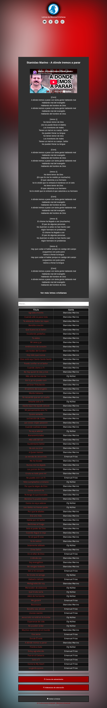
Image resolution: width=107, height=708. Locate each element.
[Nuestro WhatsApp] (62, 22)
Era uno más (36, 516)
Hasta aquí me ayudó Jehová (36, 406)
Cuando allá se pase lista (36, 317)
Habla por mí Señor (36, 520)
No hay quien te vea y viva (36, 372)
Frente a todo (36, 647)
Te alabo (36, 338)
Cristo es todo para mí (35, 473)
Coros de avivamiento (54, 679)
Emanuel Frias (71, 456)
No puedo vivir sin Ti (36, 478)
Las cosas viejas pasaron (36, 423)
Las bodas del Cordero (36, 351)
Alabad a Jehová (35, 579)
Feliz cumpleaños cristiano (36, 482)
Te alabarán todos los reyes (36, 321)
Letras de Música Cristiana (53, 17)
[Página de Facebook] (51, 22)
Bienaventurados (36, 435)
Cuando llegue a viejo (36, 533)
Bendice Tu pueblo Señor (36, 499)
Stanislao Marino (37, 62)
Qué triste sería (36, 592)
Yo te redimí (35, 541)
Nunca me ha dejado (36, 465)
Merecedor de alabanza (36, 588)
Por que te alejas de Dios (36, 486)
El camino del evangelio (36, 389)
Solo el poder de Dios (36, 528)
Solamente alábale (36, 545)
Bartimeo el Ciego (36, 524)
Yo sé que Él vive (36, 537)
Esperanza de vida (36, 621)
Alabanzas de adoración (54, 688)
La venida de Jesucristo (36, 456)
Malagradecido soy (36, 583)
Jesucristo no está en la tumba (36, 617)
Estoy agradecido (36, 651)
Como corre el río (36, 490)
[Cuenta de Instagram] (57, 22)
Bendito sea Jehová (36, 609)
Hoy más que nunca (36, 355)
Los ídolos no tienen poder (36, 507)
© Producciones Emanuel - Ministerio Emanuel (53, 703)
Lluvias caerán (36, 613)
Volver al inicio (54, 699)
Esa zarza (36, 634)
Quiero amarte (36, 414)
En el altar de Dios (36, 554)
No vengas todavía (36, 566)
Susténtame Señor (36, 444)
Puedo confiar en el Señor (36, 363)
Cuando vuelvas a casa (36, 427)
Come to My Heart (36, 664)
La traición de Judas (36, 418)
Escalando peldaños (36, 334)
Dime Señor (36, 549)
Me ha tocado (36, 461)
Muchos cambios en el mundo (36, 630)
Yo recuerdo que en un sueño (36, 397)
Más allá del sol (36, 439)
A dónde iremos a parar (36, 642)
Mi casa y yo (36, 342)
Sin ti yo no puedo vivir (36, 380)
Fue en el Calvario (36, 655)
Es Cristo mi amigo (36, 575)
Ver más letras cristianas (53, 293)
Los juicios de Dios (36, 469)
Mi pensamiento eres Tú (36, 410)
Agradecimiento (36, 312)
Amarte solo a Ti (35, 401)
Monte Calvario (36, 393)
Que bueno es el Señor (36, 329)
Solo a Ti (36, 659)
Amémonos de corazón (36, 346)
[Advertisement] (53, 40)
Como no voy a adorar (36, 503)
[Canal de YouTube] (45, 22)
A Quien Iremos (36, 452)
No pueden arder (36, 626)
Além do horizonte (35, 596)
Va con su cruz (36, 448)
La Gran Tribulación (36, 384)
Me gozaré (36, 600)
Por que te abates (36, 511)
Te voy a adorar (36, 431)
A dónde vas (36, 558)
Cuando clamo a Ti (36, 367)
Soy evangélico (36, 562)
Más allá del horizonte (36, 376)
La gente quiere (36, 668)
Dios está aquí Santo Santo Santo (36, 359)
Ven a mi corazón (36, 571)
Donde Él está (36, 638)
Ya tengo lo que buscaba (35, 494)
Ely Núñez (71, 376)
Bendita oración (36, 325)
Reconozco (36, 604)
